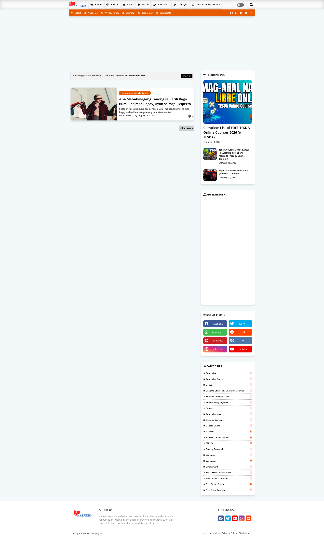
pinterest (217, 340)
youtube (243, 349)
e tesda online (228, 425)
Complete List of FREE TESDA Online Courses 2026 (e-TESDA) (226, 132)
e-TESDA (229, 431)
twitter (243, 323)
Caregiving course (228, 379)
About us (92, 12)
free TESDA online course (228, 472)
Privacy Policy (111, 12)
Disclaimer (147, 12)
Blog (113, 4)
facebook (217, 323)
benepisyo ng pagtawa (228, 402)
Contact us (165, 12)
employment (228, 466)
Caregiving (228, 373)
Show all (187, 75)
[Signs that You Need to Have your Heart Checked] (210, 175)
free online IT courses (228, 478)
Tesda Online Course (207, 4)
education (229, 460)
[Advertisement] (162, 42)
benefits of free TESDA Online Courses (228, 390)
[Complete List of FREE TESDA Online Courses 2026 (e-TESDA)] (227, 102)
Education (163, 4)
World (145, 4)
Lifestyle (182, 4)
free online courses (229, 484)
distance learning (228, 419)
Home (98, 4)
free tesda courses (228, 490)
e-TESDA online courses (229, 437)
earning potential (228, 449)
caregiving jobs (228, 413)
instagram (217, 349)
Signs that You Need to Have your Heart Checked (233, 172)
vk (243, 340)
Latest (77, 12)
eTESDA (229, 443)
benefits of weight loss (228, 396)
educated (228, 454)
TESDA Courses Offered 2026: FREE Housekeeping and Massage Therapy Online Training (234, 154)
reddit (242, 332)
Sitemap (129, 12)
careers (228, 408)
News (129, 4)
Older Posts (186, 128)
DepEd (228, 384)
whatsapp (217, 332)
